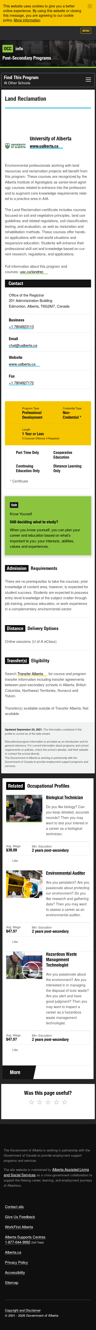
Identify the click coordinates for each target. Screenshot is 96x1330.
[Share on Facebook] (22, 117)
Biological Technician (64, 797)
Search (72, 32)
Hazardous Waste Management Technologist (61, 959)
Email (50, 117)
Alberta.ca (13, 1252)
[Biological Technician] (24, 814)
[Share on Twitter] (8, 117)
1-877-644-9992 (17, 1242)
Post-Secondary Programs (26, 58)
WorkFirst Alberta (19, 1226)
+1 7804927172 (21, 382)
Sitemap (11, 1282)
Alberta (13, 33)
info (13, 48)
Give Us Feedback (20, 1216)
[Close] (89, 6)
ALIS (30, 33)
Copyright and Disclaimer (23, 1310)
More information (27, 19)
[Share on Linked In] (36, 117)
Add (48, 32)
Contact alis (14, 1206)
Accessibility (15, 1272)
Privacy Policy (16, 1262)
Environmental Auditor (65, 873)
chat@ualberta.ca (23, 345)
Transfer (30, 673)
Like (60, 32)
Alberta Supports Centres (25, 1236)
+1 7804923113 (21, 326)
